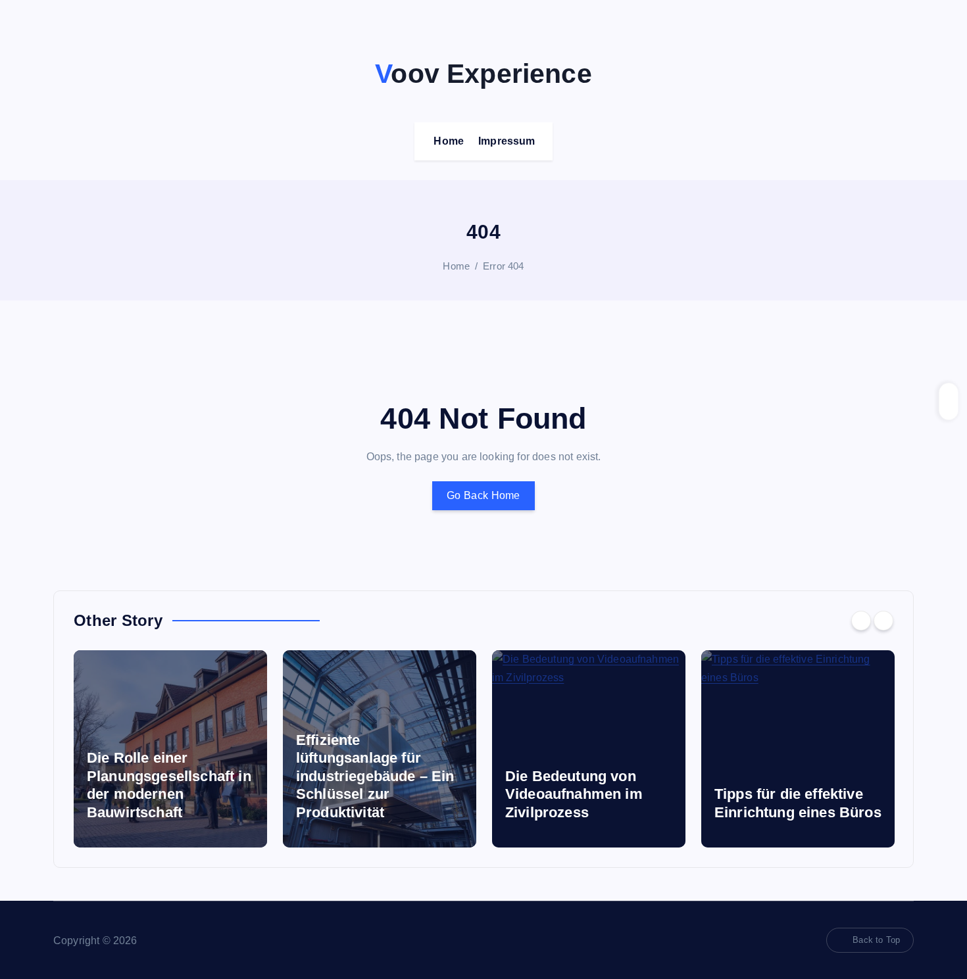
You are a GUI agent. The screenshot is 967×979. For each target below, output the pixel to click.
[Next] (883, 621)
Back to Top (876, 940)
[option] (205, 749)
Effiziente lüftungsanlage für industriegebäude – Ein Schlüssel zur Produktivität (201, 776)
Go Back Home (483, 495)
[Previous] (861, 621)
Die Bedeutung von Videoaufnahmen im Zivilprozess (399, 794)
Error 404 (503, 266)
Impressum (506, 141)
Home (449, 141)
